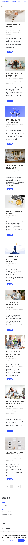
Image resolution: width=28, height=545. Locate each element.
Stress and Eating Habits (14, 453)
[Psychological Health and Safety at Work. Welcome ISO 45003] (15, 392)
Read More (9, 51)
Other (16, 29)
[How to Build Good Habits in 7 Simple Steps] (15, 64)
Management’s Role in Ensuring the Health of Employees (14, 354)
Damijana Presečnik (10, 171)
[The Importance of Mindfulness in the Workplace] (15, 295)
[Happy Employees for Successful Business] (15, 111)
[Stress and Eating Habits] (15, 443)
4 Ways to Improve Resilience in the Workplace (12, 259)
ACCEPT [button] (21, 540)
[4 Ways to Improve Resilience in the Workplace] (15, 247)
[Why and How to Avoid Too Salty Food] (15, 16)
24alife (7, 126)
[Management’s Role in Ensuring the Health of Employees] (15, 342)
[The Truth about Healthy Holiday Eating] (15, 156)
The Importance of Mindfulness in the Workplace (12, 304)
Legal (3, 523)
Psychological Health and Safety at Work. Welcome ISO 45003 (15, 403)
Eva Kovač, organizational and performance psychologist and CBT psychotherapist (14, 81)
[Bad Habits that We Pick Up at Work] (15, 201)
